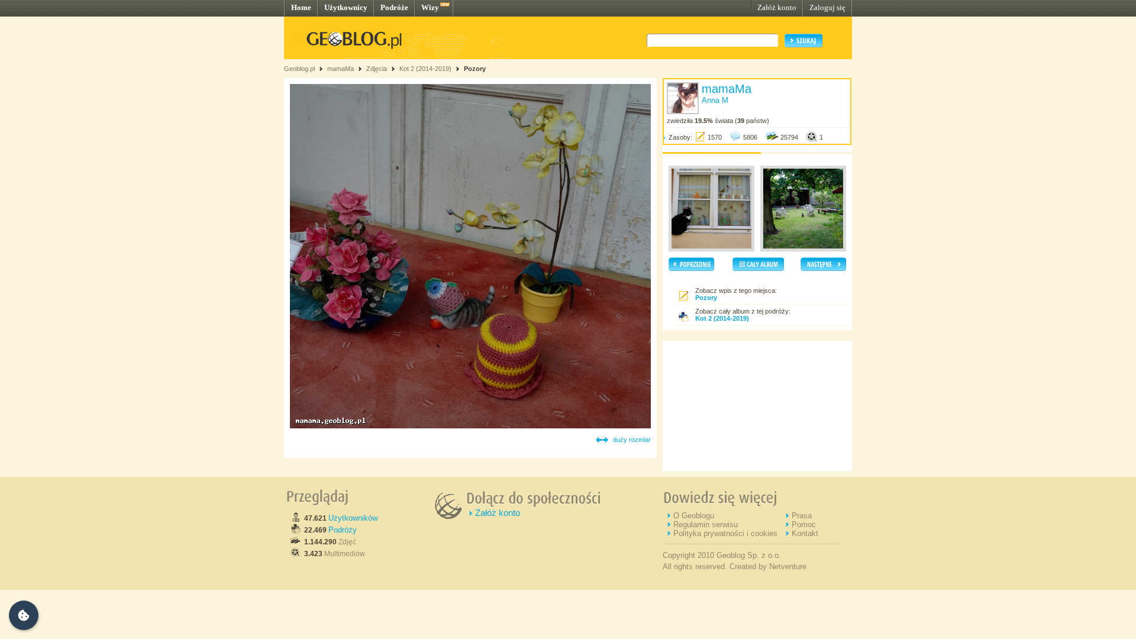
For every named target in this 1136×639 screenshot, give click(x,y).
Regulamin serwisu (705, 524)
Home (301, 7)
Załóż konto (776, 7)
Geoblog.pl (299, 68)
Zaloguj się (827, 7)
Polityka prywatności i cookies (725, 533)
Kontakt (805, 533)
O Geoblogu (693, 515)
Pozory (475, 68)
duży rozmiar (632, 439)
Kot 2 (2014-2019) (425, 68)
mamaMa (340, 68)
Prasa (802, 515)
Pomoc (804, 524)
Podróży (342, 529)
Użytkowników (352, 518)
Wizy (430, 7)
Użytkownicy (345, 7)
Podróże (394, 7)
